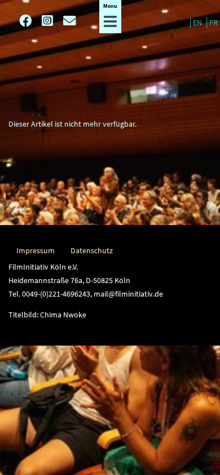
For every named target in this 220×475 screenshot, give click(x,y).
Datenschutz (92, 250)
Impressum (35, 250)
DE (182, 22)
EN (198, 22)
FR (213, 22)
